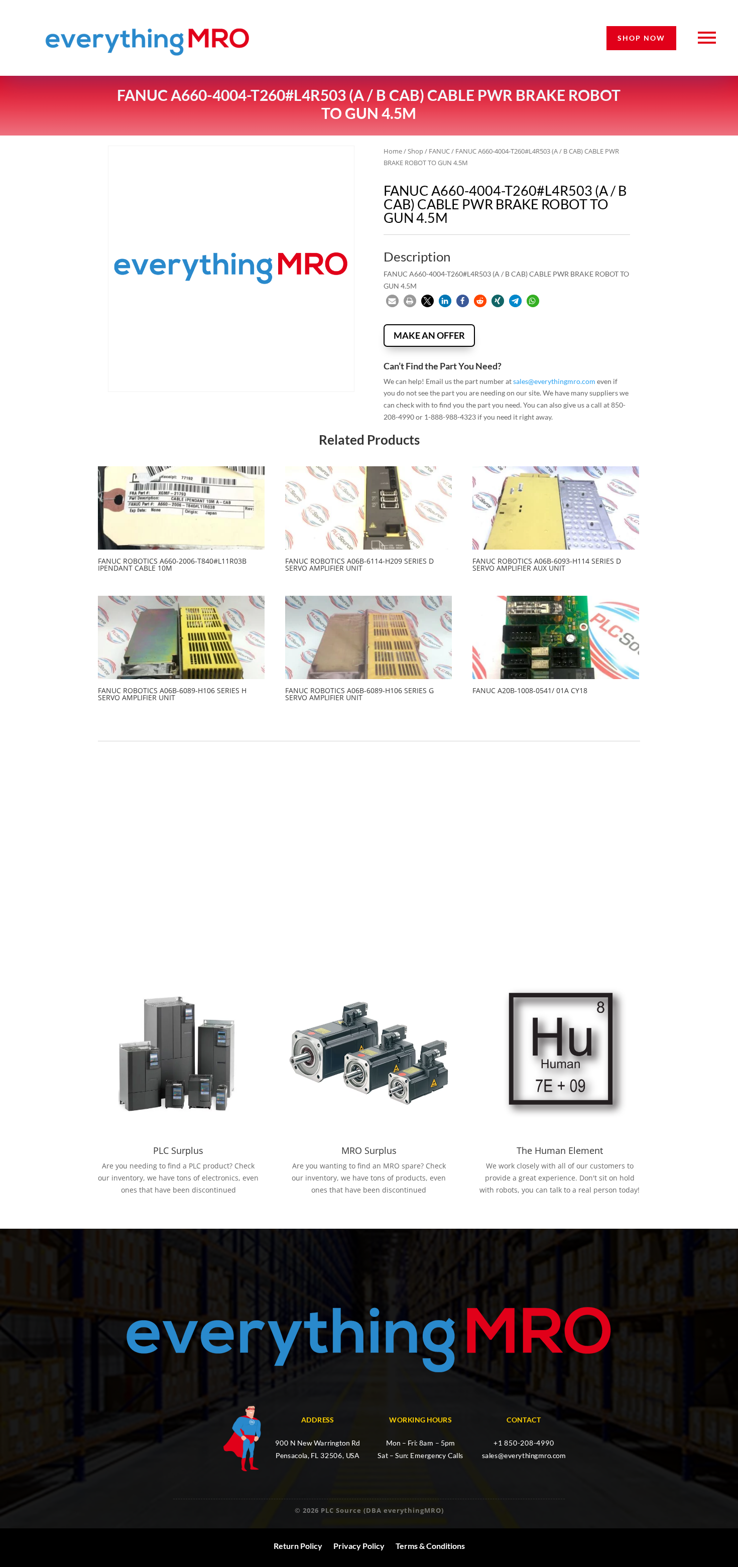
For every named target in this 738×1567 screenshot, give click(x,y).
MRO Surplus (369, 1150)
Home (393, 151)
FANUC (439, 151)
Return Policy (298, 1545)
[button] (392, 301)
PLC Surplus (178, 1150)
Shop (415, 151)
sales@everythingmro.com (554, 381)
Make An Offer (429, 335)
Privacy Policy (359, 1545)
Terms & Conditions (430, 1545)
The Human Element (560, 1150)
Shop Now (641, 38)
